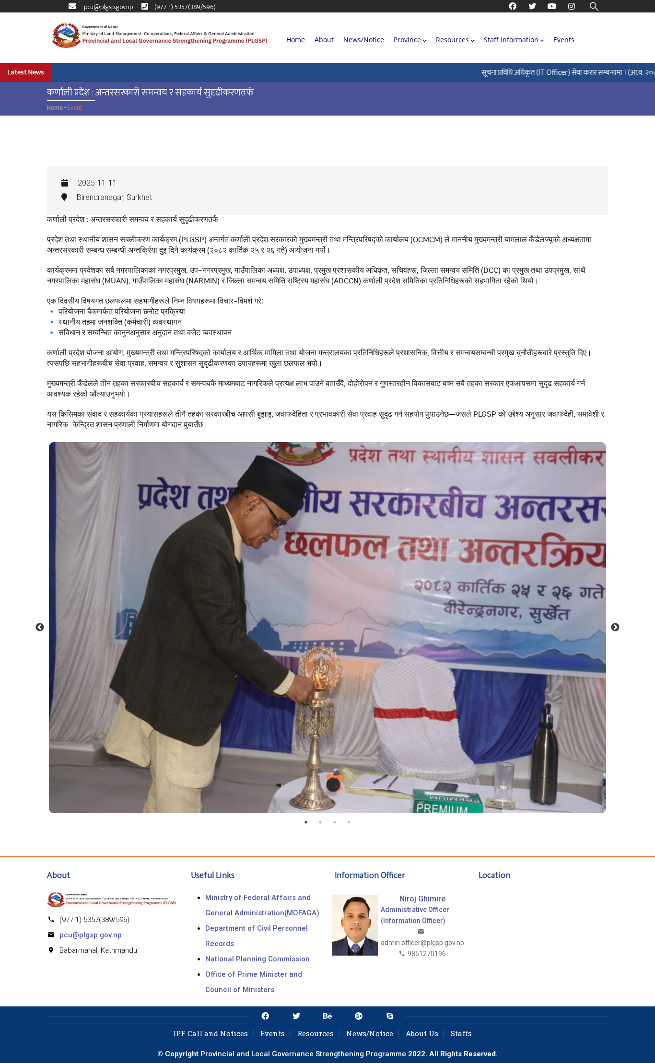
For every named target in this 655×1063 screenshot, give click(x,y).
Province (407, 39)
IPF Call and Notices (210, 1033)
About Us (422, 1033)
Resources (452, 39)
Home (295, 39)
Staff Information (511, 39)
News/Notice (363, 39)
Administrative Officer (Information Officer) (415, 915)
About (324, 39)
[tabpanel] (327, 627)
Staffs (461, 1033)
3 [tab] (334, 822)
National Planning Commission (257, 959)
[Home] (159, 37)
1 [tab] (306, 822)
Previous (40, 627)
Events (563, 39)
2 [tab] (320, 822)
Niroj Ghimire (422, 898)
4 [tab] (349, 822)
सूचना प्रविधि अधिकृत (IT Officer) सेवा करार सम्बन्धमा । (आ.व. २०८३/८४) (556, 72)
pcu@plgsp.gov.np (90, 935)
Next (615, 627)
